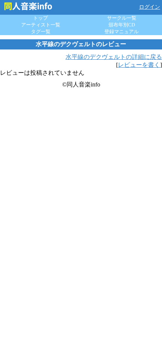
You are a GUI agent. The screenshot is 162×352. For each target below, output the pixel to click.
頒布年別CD (122, 25)
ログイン (149, 7)
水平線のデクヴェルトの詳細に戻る (114, 57)
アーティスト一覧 (40, 25)
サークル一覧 (121, 18)
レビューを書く (139, 65)
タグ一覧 (40, 31)
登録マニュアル (121, 31)
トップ (40, 18)
